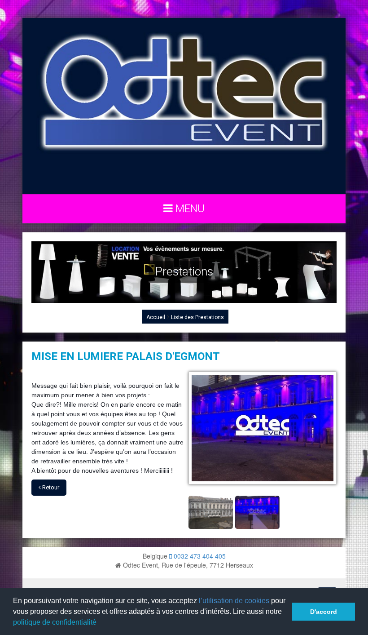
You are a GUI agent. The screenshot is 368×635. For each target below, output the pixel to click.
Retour (50, 487)
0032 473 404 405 (199, 555)
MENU (189, 208)
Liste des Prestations (197, 317)
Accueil (155, 317)
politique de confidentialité (54, 622)
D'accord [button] (323, 611)
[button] (99, 623)
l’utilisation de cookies (234, 600)
